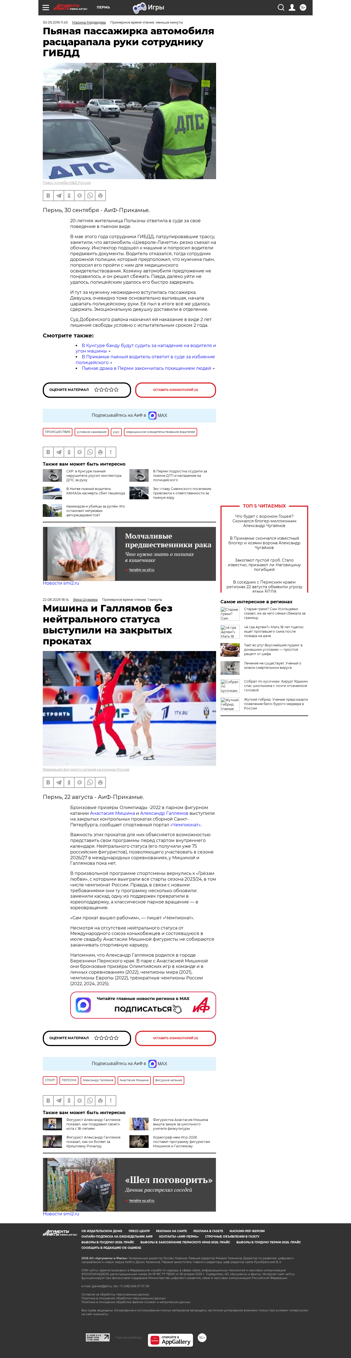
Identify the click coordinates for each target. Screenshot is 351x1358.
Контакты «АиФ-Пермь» (179, 1236)
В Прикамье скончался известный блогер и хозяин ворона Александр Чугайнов (264, 543)
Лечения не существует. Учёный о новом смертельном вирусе (272, 665)
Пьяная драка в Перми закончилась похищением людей (146, 368)
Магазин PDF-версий (247, 1231)
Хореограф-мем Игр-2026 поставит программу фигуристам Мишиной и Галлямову (181, 1141)
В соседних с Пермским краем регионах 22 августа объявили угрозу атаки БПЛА (264, 587)
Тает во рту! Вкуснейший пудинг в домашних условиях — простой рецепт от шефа (273, 649)
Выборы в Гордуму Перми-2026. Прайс (268, 1242)
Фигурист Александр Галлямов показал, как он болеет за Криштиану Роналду (93, 1141)
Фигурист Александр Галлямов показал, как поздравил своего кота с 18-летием (93, 1124)
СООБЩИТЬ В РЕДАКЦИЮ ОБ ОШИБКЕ (111, 1248)
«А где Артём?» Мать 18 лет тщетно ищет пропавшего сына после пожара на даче (274, 631)
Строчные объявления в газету (232, 1236)
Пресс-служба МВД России (67, 183)
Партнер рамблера (129, 1337)
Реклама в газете (208, 1231)
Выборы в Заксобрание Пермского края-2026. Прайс (185, 1242)
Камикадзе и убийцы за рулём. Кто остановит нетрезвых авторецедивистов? (95, 510)
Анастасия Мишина (112, 813)
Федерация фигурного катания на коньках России (86, 769)
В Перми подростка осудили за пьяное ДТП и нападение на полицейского (180, 475)
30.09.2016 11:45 (55, 22)
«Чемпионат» (185, 824)
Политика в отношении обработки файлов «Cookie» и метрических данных (135, 1302)
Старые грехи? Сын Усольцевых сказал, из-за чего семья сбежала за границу (274, 613)
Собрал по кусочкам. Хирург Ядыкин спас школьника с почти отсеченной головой (276, 685)
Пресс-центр (139, 1231)
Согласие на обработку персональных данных (115, 1294)
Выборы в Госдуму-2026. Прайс (107, 1242)
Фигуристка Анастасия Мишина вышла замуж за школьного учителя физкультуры (180, 1124)
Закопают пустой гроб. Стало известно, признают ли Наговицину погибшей (264, 565)
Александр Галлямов (164, 813)
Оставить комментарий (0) (175, 390)
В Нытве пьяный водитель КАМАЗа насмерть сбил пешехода (95, 491)
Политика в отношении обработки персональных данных (123, 1298)
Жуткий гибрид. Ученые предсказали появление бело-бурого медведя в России (276, 703)
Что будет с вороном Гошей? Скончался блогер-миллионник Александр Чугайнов (264, 521)
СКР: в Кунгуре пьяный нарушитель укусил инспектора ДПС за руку (93, 475)
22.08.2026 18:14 (56, 600)
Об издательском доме (101, 1231)
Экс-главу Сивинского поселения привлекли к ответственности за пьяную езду (182, 493)
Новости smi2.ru (61, 583)
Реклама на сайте (171, 1231)
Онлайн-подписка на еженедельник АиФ (117, 1236)
